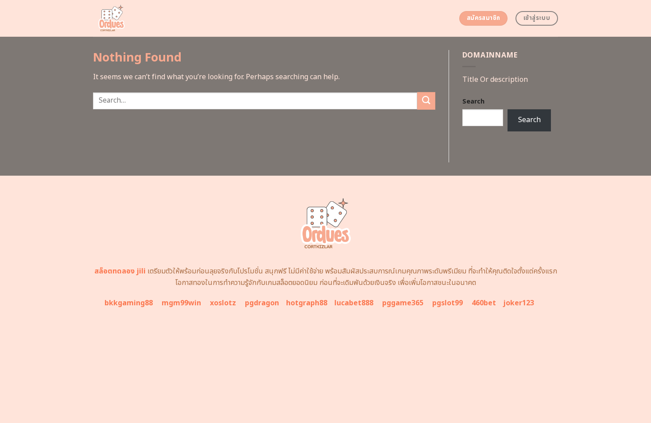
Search (473, 101)
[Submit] (426, 100)
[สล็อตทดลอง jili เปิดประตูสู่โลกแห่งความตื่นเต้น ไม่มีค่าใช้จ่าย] (145, 18)
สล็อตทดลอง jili (120, 271)
